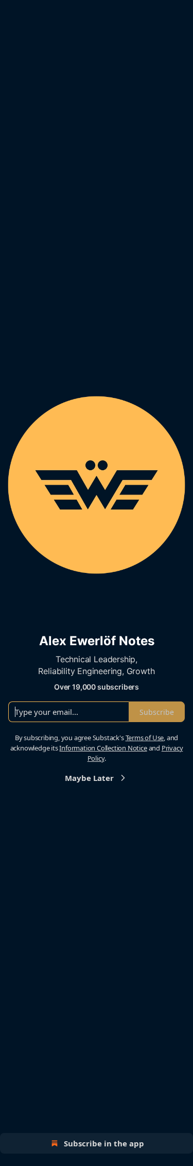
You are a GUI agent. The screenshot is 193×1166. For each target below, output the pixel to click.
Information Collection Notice (103, 748)
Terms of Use (145, 737)
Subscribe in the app (104, 1143)
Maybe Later (89, 778)
